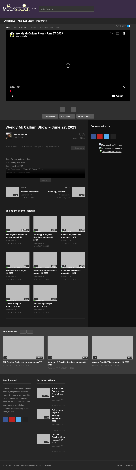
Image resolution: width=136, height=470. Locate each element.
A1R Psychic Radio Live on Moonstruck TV (22, 362)
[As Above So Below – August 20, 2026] (73, 260)
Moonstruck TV (20, 134)
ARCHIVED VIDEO (26, 21)
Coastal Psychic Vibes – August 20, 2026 (110, 362)
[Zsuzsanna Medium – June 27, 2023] (24, 195)
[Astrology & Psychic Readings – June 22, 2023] (66, 195)
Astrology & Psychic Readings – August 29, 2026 (43, 237)
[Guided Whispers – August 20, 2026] (17, 293)
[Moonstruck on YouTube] (110, 145)
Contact (129, 465)
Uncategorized (38, 147)
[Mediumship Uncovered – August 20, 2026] (45, 260)
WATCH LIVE (9, 21)
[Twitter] (106, 136)
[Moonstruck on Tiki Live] (111, 152)
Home (119, 465)
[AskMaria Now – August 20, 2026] (17, 260)
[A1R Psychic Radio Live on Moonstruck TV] (17, 224)
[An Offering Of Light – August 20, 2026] (45, 293)
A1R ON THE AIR (26, 147)
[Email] (113, 136)
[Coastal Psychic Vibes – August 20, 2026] (73, 224)
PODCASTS (41, 21)
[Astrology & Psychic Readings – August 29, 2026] (45, 224)
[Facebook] (93, 136)
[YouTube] (100, 136)
